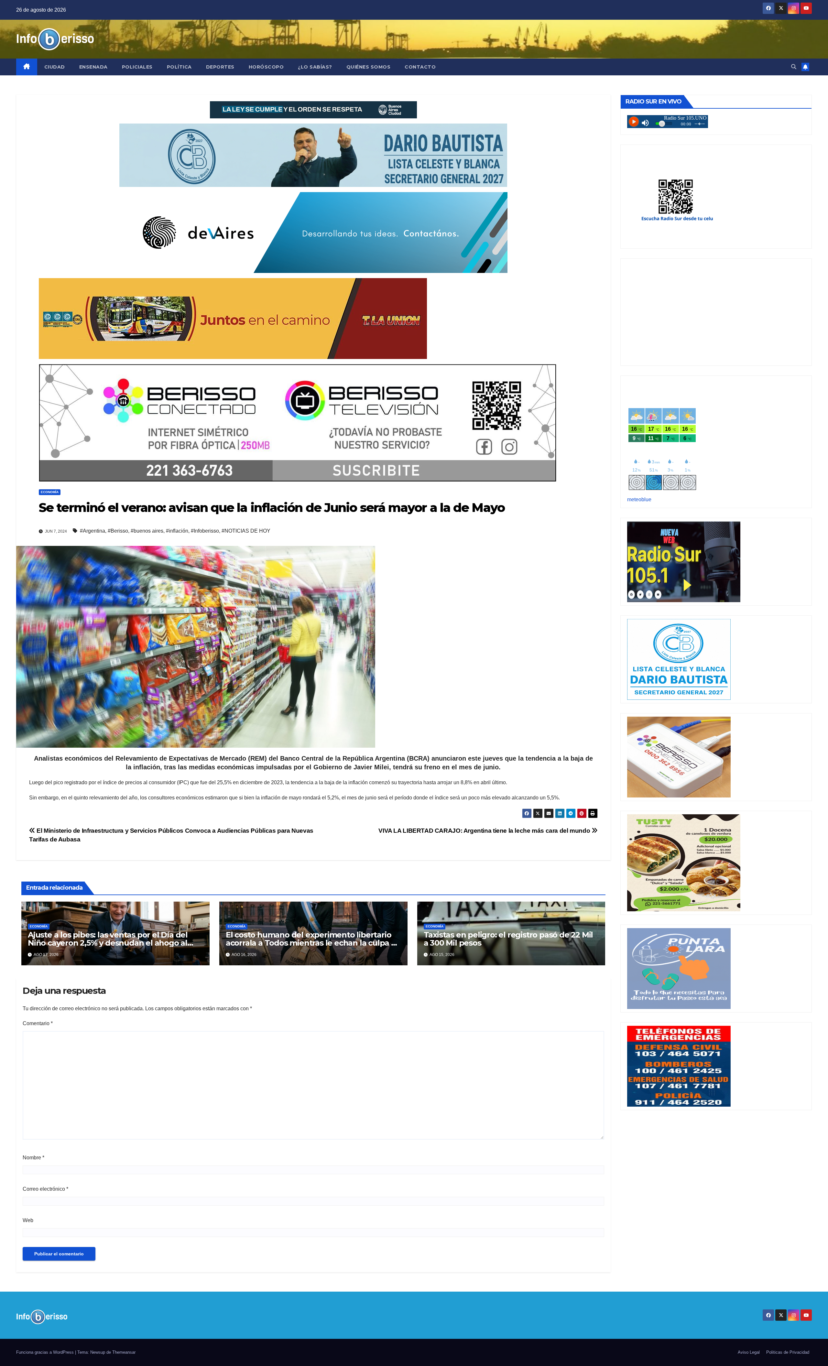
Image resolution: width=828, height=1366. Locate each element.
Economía (50, 492)
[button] (793, 67)
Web (28, 1220)
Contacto (420, 67)
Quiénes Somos (368, 67)
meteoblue (639, 499)
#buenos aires (147, 531)
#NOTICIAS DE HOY (246, 531)
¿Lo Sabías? (315, 67)
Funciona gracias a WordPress (45, 1352)
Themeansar (124, 1352)
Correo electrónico (45, 1189)
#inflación (177, 531)
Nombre (33, 1157)
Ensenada (93, 67)
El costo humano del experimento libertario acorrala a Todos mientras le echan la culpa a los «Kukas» (311, 943)
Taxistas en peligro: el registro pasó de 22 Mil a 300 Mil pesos (508, 939)
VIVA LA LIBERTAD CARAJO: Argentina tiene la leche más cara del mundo (485, 830)
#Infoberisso (205, 531)
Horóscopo (266, 67)
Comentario (38, 1023)
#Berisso (118, 531)
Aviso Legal (749, 1352)
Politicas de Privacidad (787, 1352)
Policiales (137, 67)
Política (179, 67)
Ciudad (54, 67)
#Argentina (92, 531)
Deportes (220, 67)
